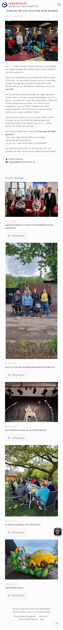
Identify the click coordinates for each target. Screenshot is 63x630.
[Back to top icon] (57, 623)
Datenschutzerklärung (28, 619)
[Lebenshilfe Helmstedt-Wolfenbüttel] (23, 4)
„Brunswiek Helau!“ (15, 588)
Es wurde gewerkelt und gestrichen (22, 525)
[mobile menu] (58, 4)
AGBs (42, 619)
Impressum (43, 616)
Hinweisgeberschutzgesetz (24, 616)
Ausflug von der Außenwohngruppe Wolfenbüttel (30, 367)
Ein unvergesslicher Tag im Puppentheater (25, 430)
